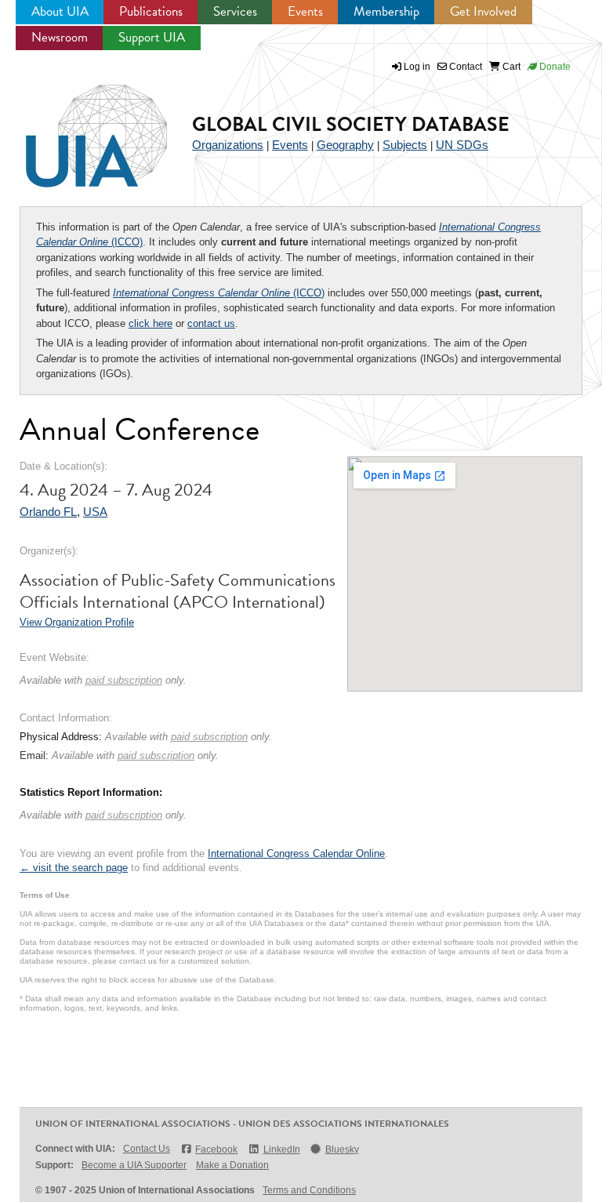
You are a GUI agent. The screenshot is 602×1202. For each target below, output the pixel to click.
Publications (151, 11)
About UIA (60, 11)
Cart (510, 66)
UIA (78, 127)
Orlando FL (48, 511)
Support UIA (151, 37)
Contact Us (146, 1148)
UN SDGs (462, 144)
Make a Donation (232, 1165)
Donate (554, 66)
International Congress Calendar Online (296, 853)
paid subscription (123, 680)
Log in (417, 66)
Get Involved (483, 11)
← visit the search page (74, 867)
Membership (386, 11)
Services (235, 11)
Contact (464, 66)
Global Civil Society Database (351, 124)
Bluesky (342, 1149)
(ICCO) (219, 293)
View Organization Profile (77, 622)
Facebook (216, 1149)
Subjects (405, 144)
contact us (211, 323)
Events (305, 11)
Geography (345, 144)
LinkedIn (281, 1149)
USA (95, 511)
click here (150, 323)
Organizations (227, 144)
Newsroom (59, 37)
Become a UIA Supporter (134, 1165)
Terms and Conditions (309, 1190)
